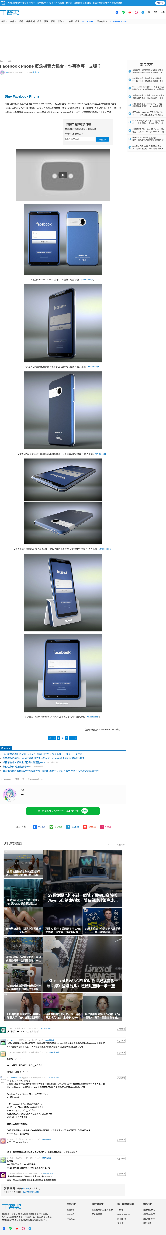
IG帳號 (108, 827)
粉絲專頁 (41, 827)
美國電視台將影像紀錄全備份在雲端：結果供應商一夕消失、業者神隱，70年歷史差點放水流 (51, 770)
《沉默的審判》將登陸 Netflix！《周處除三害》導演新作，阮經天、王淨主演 (42, 754)
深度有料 (101, 21)
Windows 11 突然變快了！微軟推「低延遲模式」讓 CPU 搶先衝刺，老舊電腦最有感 (148, 89)
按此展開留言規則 (31, 1192)
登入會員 (26, 1188)
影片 (53, 21)
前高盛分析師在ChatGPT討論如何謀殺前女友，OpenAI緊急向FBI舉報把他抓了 (44, 758)
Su (6, 72)
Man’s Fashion (124, 1214)
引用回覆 (44, 1028)
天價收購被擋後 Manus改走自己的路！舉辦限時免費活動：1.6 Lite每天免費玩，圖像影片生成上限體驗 (148, 106)
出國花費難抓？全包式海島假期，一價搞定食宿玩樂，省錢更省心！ (23, 873)
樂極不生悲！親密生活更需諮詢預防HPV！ (25, 762)
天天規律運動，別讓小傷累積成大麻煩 (23, 930)
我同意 (160, 3)
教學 (46, 21)
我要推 (121, 1029)
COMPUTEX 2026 (118, 21)
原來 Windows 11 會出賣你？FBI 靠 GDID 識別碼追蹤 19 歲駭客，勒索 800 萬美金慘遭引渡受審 (23, 902)
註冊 (163, 12)
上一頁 (52, 738)
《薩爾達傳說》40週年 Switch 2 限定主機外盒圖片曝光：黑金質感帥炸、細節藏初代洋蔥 (148, 97)
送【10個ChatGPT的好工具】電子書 (58, 811)
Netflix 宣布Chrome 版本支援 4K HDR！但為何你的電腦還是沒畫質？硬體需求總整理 (148, 140)
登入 (156, 12)
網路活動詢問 (149, 1219)
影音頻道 (92, 827)
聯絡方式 (71, 1219)
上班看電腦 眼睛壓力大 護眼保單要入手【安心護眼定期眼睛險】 (23, 1016)
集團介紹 (71, 1210)
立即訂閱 (102, 139)
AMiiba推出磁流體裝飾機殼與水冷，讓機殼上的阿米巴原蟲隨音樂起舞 (23, 987)
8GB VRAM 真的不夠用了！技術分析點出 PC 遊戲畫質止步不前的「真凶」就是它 (148, 123)
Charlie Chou (15, 1078)
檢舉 (49, 1028)
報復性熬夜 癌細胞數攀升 (16, 766)
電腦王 (120, 1223)
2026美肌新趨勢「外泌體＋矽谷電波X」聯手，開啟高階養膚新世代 (102, 1016)
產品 (12, 21)
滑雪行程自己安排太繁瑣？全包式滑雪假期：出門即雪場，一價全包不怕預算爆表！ (23, 959)
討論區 (70, 21)
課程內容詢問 (149, 1214)
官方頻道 (75, 827)
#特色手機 (19, 779)
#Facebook (6, 779)
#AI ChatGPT (88, 21)
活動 (60, 21)
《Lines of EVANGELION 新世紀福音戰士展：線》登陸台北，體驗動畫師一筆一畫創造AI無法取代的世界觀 (83, 983)
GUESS (13, 1040)
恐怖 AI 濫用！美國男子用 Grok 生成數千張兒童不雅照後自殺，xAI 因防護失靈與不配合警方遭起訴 (63, 930)
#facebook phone (35, 779)
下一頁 (73, 738)
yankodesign (87, 280)
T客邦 (120, 1210)
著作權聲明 (97, 1214)
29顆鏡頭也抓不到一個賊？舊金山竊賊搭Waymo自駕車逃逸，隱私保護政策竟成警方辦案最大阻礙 (83, 898)
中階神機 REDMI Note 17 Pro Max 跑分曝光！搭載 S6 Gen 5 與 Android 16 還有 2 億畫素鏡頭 (148, 131)
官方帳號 (58, 827)
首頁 (2, 61)
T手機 (9, 61)
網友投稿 (147, 1223)
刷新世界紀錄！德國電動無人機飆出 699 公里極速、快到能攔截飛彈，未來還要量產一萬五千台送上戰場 (147, 80)
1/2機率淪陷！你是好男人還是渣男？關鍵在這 (102, 930)
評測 (39, 21)
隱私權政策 (117, 3)
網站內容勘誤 (149, 1210)
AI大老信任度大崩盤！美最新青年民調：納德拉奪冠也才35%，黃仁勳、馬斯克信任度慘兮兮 (147, 148)
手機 (21, 21)
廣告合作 (71, 1214)
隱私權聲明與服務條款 (102, 1210)
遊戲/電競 (30, 21)
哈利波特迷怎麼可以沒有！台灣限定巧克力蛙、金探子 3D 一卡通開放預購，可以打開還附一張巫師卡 (62, 1016)
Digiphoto (121, 1219)
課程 (77, 21)
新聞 (3, 21)
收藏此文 (36, 72)
